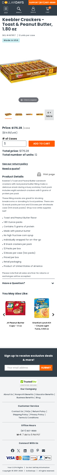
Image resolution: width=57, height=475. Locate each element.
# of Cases (9, 138)
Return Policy (39, 411)
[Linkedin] (25, 450)
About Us (8, 394)
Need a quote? (11, 168)
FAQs (27, 411)
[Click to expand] (28, 72)
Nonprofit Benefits (24, 394)
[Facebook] (13, 451)
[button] (33, 10)
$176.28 (24, 151)
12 (36, 155)
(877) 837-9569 (47, 2)
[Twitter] (18, 451)
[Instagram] (32, 451)
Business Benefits (25, 397)
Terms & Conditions (28, 417)
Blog (38, 397)
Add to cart (41, 143)
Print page (49, 174)
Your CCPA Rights (15, 467)
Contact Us (17, 411)
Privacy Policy (37, 414)
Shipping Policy (20, 414)
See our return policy (15, 164)
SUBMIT (46, 367)
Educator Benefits (45, 394)
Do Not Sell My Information (38, 467)
